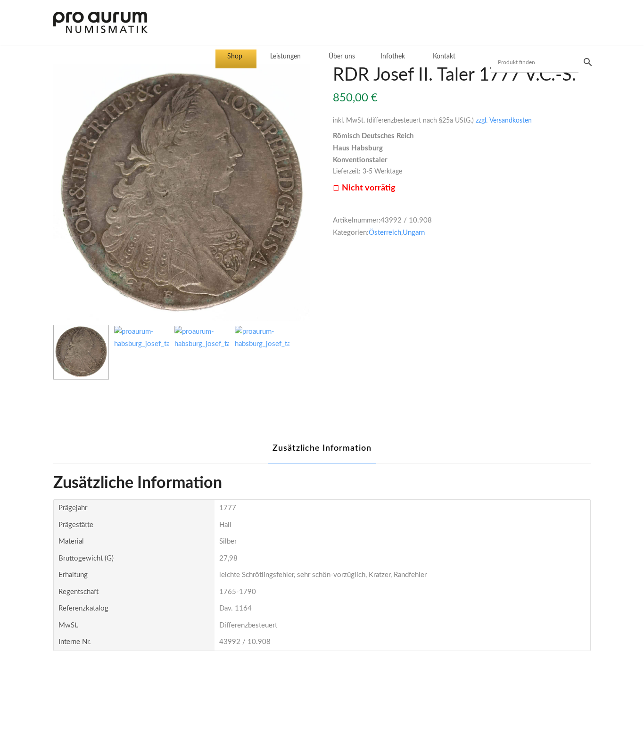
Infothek (392, 56)
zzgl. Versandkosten (504, 120)
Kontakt (444, 56)
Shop (234, 56)
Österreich (385, 232)
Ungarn (414, 232)
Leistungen (285, 56)
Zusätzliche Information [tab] (322, 448)
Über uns (342, 56)
